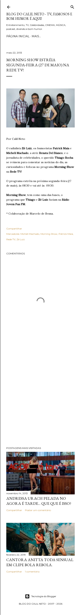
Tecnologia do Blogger (43, 596)
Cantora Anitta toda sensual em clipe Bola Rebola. (39, 562)
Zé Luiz (21, 239)
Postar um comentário (38, 510)
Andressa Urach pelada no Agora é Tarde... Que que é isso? (38, 501)
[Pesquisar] (72, 6)
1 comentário (32, 571)
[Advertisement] (40, 396)
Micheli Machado (29, 233)
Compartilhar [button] (14, 228)
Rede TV (10, 239)
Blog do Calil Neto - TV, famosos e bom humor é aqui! (39, 16)
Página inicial (17, 36)
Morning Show (48, 233)
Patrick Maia (66, 233)
